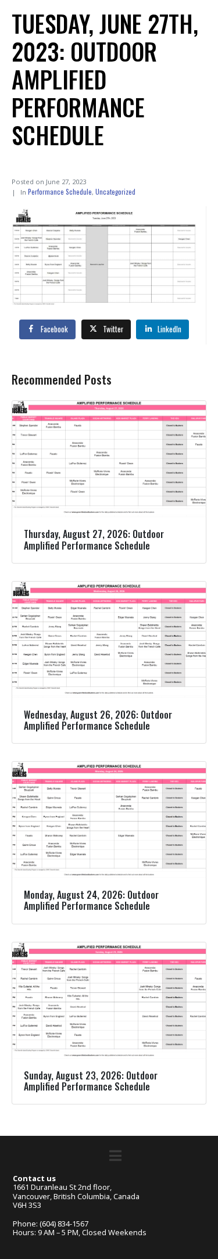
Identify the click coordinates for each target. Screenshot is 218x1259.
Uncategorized (115, 191)
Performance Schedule (60, 191)
